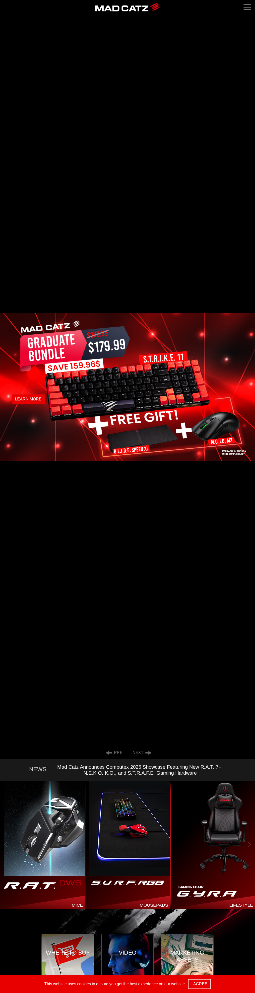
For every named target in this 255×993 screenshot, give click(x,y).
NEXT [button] (138, 752)
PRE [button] (117, 752)
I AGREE (199, 984)
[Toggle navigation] (247, 7)
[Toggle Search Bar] (7, 7)
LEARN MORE (28, 399)
